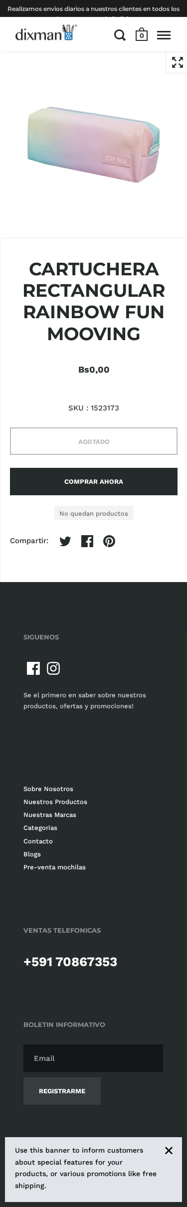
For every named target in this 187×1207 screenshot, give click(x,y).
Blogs (32, 854)
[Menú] (164, 34)
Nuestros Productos (55, 801)
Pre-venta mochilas (54, 867)
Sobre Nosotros (48, 789)
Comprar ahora (93, 481)
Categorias (40, 827)
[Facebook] (33, 668)
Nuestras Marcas (49, 814)
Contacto (38, 841)
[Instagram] (53, 668)
